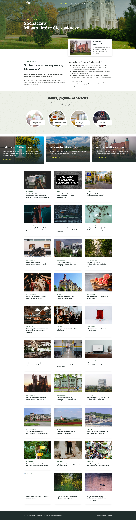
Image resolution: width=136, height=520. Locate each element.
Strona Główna (64, 4)
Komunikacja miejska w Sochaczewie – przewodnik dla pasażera (67, 230)
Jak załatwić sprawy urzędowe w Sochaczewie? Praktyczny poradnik (98, 399)
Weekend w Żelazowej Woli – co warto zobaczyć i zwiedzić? (97, 432)
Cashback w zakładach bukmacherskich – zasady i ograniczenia (66, 195)
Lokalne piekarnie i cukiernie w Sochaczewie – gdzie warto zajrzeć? (37, 330)
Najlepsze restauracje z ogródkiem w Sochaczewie (35, 364)
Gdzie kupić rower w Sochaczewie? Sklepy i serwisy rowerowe (36, 264)
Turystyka (74, 4)
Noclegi (80, 4)
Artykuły (59, 191)
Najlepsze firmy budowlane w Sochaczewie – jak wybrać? (36, 398)
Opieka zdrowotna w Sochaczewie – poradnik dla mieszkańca (66, 365)
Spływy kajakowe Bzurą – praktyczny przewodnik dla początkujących (96, 498)
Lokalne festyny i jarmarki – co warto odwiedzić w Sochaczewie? (98, 465)
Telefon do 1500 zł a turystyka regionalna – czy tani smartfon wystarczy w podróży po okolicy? (37, 195)
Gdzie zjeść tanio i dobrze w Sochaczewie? (96, 330)
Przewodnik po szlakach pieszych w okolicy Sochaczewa (37, 465)
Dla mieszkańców (106, 4)
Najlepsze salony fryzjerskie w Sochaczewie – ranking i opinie (97, 229)
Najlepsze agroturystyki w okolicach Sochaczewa (66, 432)
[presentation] (37, 180)
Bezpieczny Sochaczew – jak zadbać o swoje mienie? (96, 195)
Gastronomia (88, 4)
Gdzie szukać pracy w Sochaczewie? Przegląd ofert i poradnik (67, 264)
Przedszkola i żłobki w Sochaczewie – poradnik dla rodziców (66, 399)
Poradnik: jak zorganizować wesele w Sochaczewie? (36, 297)
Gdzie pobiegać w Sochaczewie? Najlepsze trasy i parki (67, 497)
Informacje (97, 4)
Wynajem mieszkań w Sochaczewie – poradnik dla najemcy (96, 264)
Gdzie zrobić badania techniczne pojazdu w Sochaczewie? (37, 229)
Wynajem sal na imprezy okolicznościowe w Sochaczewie (37, 432)
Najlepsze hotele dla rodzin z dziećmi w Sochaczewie (66, 297)
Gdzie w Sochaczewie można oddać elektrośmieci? (96, 364)
